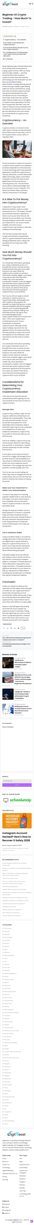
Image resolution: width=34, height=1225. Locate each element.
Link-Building (8, 1103)
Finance (6, 943)
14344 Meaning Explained (10, 886)
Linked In (7, 1213)
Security (6, 1006)
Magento (7, 1076)
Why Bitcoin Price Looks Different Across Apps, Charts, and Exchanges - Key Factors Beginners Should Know (23, 679)
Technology (7, 928)
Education (7, 940)
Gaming (6, 964)
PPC (5, 1109)
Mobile (6, 1106)
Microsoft (7, 1040)
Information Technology (11, 1030)
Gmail (6, 1088)
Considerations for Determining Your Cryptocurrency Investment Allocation (15, 54)
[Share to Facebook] (4, 628)
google (6, 1049)
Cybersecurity (8, 1021)
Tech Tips (7, 967)
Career (6, 976)
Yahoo (6, 1124)
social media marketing (11, 1012)
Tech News (7, 988)
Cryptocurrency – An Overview (15, 40)
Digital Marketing (9, 955)
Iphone (6, 1100)
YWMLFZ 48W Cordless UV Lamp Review (14, 889)
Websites (7, 934)
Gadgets (7, 970)
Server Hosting (8, 1034)
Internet (6, 982)
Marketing (7, 985)
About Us (5, 1161)
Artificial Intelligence (10, 973)
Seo (5, 961)
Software (7, 952)
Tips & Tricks (8, 1003)
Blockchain (7, 1073)
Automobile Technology (11, 1058)
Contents (8, 36)
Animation (7, 1082)
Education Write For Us (9, 1173)
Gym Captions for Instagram (11, 913)
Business (7, 931)
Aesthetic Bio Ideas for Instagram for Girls (15, 898)
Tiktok (6, 1118)
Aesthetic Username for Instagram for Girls (15, 901)
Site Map (5, 1179)
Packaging (7, 1091)
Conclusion (9, 59)
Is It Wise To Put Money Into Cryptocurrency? (13, 43)
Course (6, 1061)
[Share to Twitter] (7, 628)
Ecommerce (8, 997)
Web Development (10, 991)
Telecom (7, 994)
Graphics (7, 1018)
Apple (6, 1046)
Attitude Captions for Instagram (12, 910)
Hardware (7, 1067)
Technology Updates (10, 1043)
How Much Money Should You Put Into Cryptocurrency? (15, 48)
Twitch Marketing (9, 1121)
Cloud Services (8, 1027)
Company (7, 1015)
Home (4, 1158)
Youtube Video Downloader (12, 1052)
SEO (20, 1158)
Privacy (4, 1176)
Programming (8, 1000)
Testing (6, 1024)
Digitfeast (16, 1220)
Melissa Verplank (7, 845)
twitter (6, 1094)
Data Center (8, 1085)
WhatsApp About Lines (9, 907)
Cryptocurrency (8, 26)
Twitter (6, 1207)
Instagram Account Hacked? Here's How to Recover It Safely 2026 (16, 836)
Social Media (8, 937)
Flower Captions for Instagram (11, 916)
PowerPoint (7, 1112)
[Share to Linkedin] (14, 628)
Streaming (7, 1079)
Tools (5, 958)
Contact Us (6, 1164)
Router (6, 1115)
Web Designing (9, 1009)
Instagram (7, 1210)
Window (6, 1055)
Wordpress (7, 1037)
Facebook (6, 1204)
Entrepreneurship (9, 1097)
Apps (5, 949)
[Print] (18, 628)
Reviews (6, 946)
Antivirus (6, 1070)
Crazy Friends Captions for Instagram (13, 904)
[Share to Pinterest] (11, 628)
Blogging (7, 1064)
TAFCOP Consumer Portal (10, 878)
